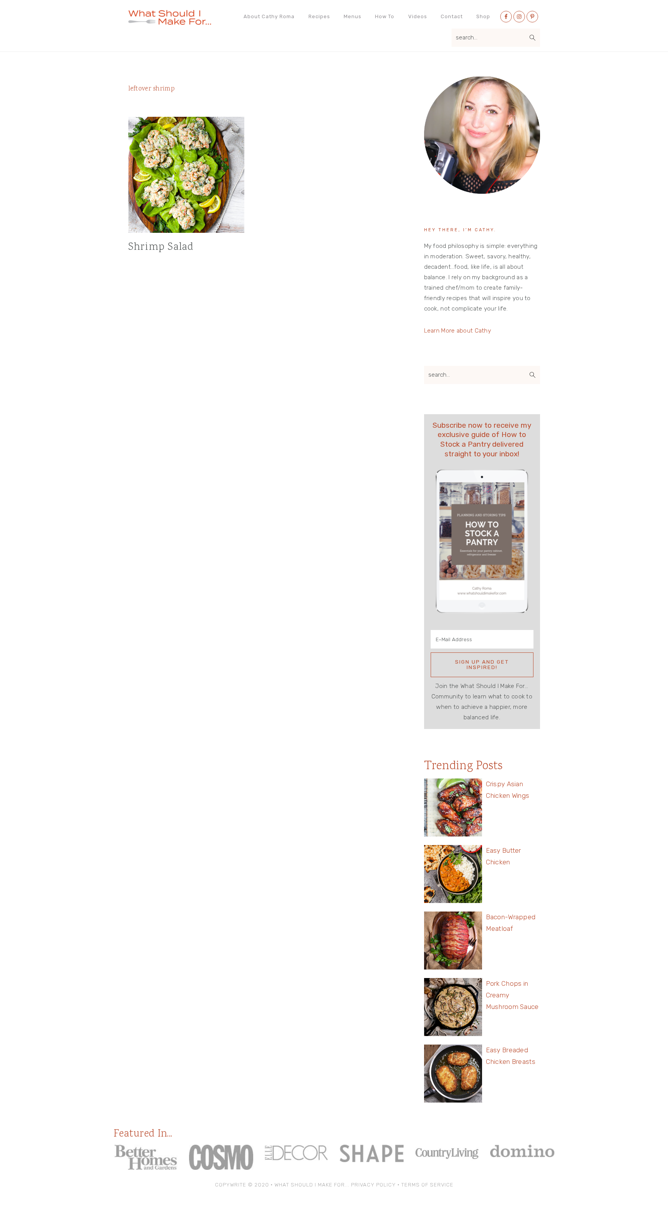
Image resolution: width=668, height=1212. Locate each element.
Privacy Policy (373, 1185)
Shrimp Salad (161, 247)
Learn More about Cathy (457, 330)
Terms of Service (427, 1185)
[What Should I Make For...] (169, 21)
